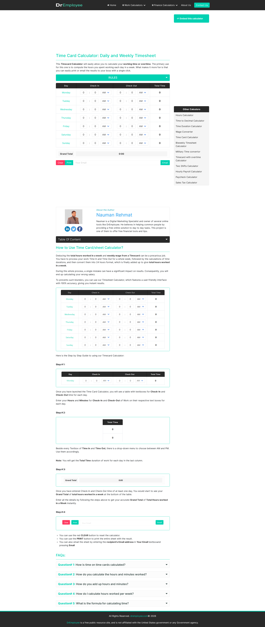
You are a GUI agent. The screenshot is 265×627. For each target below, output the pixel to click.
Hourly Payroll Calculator (189, 171)
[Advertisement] (113, 33)
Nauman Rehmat (114, 215)
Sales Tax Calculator (186, 182)
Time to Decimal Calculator (190, 120)
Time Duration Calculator (189, 126)
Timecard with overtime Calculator (188, 159)
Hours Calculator (184, 115)
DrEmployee (73, 622)
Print (69, 162)
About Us (186, 5)
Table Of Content (69, 239)
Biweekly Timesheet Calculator (186, 144)
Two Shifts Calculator (187, 166)
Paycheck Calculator (186, 177)
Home (113, 5)
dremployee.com (139, 616)
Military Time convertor (188, 151)
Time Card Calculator (187, 137)
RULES (112, 77)
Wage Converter (184, 131)
